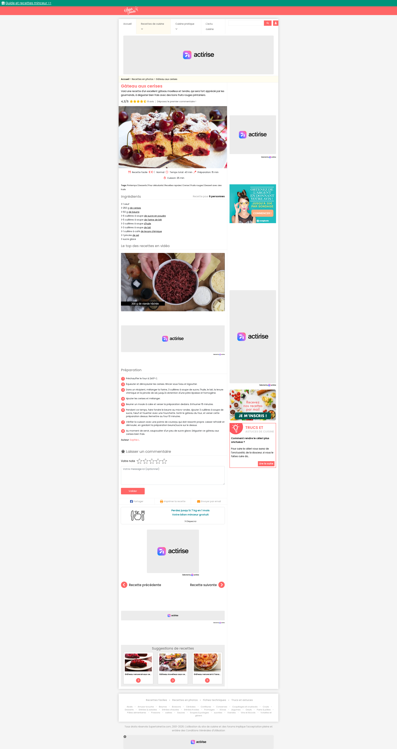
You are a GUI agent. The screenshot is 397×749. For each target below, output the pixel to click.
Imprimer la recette (174, 501)
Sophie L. (135, 439)
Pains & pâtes (264, 709)
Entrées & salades (148, 709)
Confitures (206, 706)
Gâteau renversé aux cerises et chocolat (146, 674)
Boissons (176, 706)
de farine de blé (153, 219)
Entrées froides (191, 709)
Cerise (186, 185)
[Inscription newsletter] (253, 405)
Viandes (231, 712)
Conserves (221, 706)
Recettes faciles (156, 700)
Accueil (127, 23)
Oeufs (249, 709)
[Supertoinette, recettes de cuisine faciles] (131, 10)
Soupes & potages (199, 712)
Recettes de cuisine (152, 23)
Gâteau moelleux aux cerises (174, 674)
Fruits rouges (197, 185)
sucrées (218, 712)
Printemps (132, 185)
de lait (147, 227)
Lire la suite (266, 463)
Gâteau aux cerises (166, 79)
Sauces (181, 712)
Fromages (209, 709)
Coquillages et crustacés (245, 706)
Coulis (266, 706)
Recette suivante (203, 585)
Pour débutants (155, 185)
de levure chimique (151, 231)
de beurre (134, 212)
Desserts (142, 185)
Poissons (155, 712)
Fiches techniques (214, 700)
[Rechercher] (268, 23)
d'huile (147, 223)
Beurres (163, 706)
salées (168, 712)
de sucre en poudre (155, 215)
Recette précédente (145, 585)
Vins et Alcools (248, 712)
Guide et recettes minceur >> (28, 3)
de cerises (135, 207)
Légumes (236, 709)
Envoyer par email (211, 501)
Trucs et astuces (242, 700)
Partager (138, 501)
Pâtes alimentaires (136, 712)
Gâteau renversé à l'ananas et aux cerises (216, 674)
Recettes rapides (173, 185)
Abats (130, 706)
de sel (135, 235)
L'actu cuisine (210, 26)
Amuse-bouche (146, 706)
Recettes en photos (143, 79)
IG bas (223, 709)
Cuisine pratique (184, 23)
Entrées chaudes (170, 709)
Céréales (191, 706)
